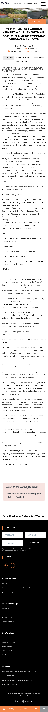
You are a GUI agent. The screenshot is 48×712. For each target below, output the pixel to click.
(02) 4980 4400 (8, 676)
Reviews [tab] (28, 61)
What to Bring (7, 592)
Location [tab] (19, 61)
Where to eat (7, 617)
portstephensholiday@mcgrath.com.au (17, 680)
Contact (5, 655)
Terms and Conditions (10, 638)
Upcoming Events (8, 621)
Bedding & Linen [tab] (38, 57)
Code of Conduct (8, 642)
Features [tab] (26, 57)
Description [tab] (8, 57)
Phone (25, 709)
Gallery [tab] (18, 57)
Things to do (7, 613)
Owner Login (7, 651)
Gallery (37, 21)
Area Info (5, 608)
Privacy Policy (22, 550)
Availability (9, 709)
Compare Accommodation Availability (16, 588)
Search (5, 583)
